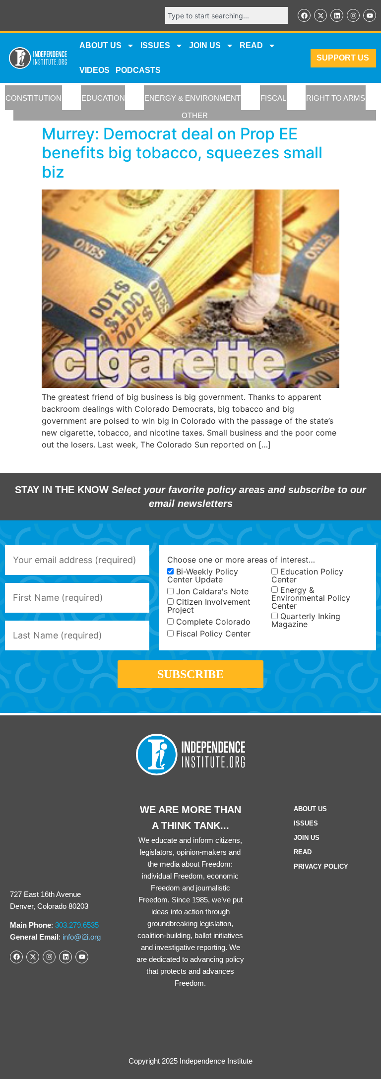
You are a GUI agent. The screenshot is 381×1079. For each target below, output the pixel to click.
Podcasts (138, 70)
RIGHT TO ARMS (335, 98)
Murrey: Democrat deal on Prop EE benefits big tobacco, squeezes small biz (182, 153)
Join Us (306, 837)
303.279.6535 (77, 925)
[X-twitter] (320, 15)
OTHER (195, 115)
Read (303, 852)
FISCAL (273, 98)
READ (251, 45)
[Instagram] (353, 15)
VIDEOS (94, 70)
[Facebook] (304, 15)
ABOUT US (100, 45)
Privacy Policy (321, 866)
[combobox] (226, 15)
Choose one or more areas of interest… (241, 560)
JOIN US (205, 45)
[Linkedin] (336, 15)
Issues (155, 45)
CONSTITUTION (33, 98)
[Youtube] (369, 15)
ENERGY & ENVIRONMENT (192, 98)
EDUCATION (103, 98)
